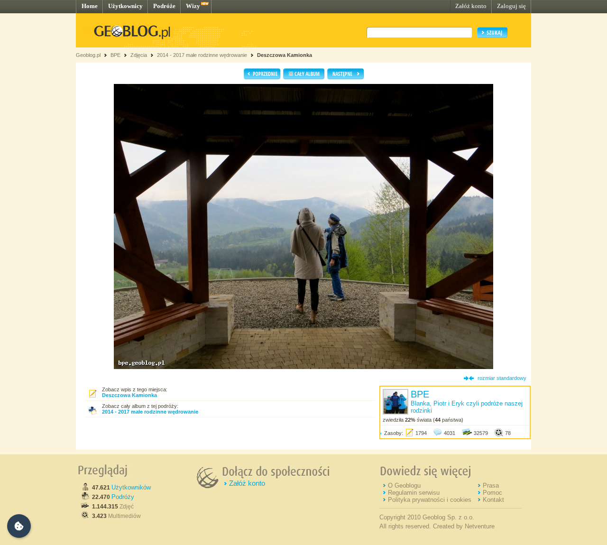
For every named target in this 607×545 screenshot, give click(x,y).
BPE (115, 55)
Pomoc (492, 492)
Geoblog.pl (88, 55)
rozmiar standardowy (502, 378)
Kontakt (493, 499)
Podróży (122, 496)
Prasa (491, 485)
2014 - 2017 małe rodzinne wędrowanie (202, 55)
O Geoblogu (404, 485)
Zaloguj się (511, 5)
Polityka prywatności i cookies (429, 499)
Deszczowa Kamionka (284, 55)
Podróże (164, 5)
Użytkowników (131, 487)
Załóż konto (471, 5)
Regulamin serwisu (414, 492)
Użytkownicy (125, 5)
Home (90, 5)
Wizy (193, 5)
